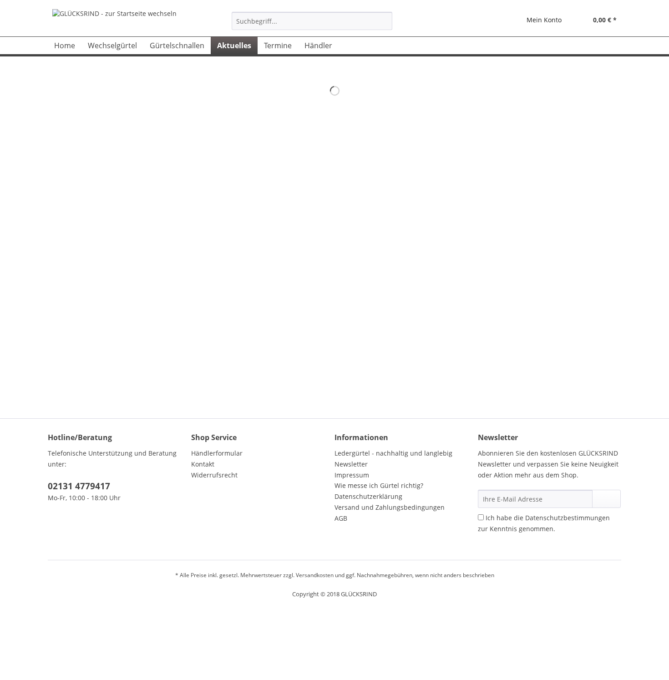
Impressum (351, 475)
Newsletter (351, 464)
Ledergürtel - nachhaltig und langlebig (393, 453)
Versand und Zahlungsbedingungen (389, 507)
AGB (340, 518)
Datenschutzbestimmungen (567, 517)
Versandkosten (315, 575)
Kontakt (202, 464)
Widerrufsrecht (214, 475)
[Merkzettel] (498, 21)
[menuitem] (312, 25)
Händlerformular (217, 453)
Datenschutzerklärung (368, 496)
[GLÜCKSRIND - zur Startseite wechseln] (114, 20)
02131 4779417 (79, 486)
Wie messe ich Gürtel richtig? (378, 485)
